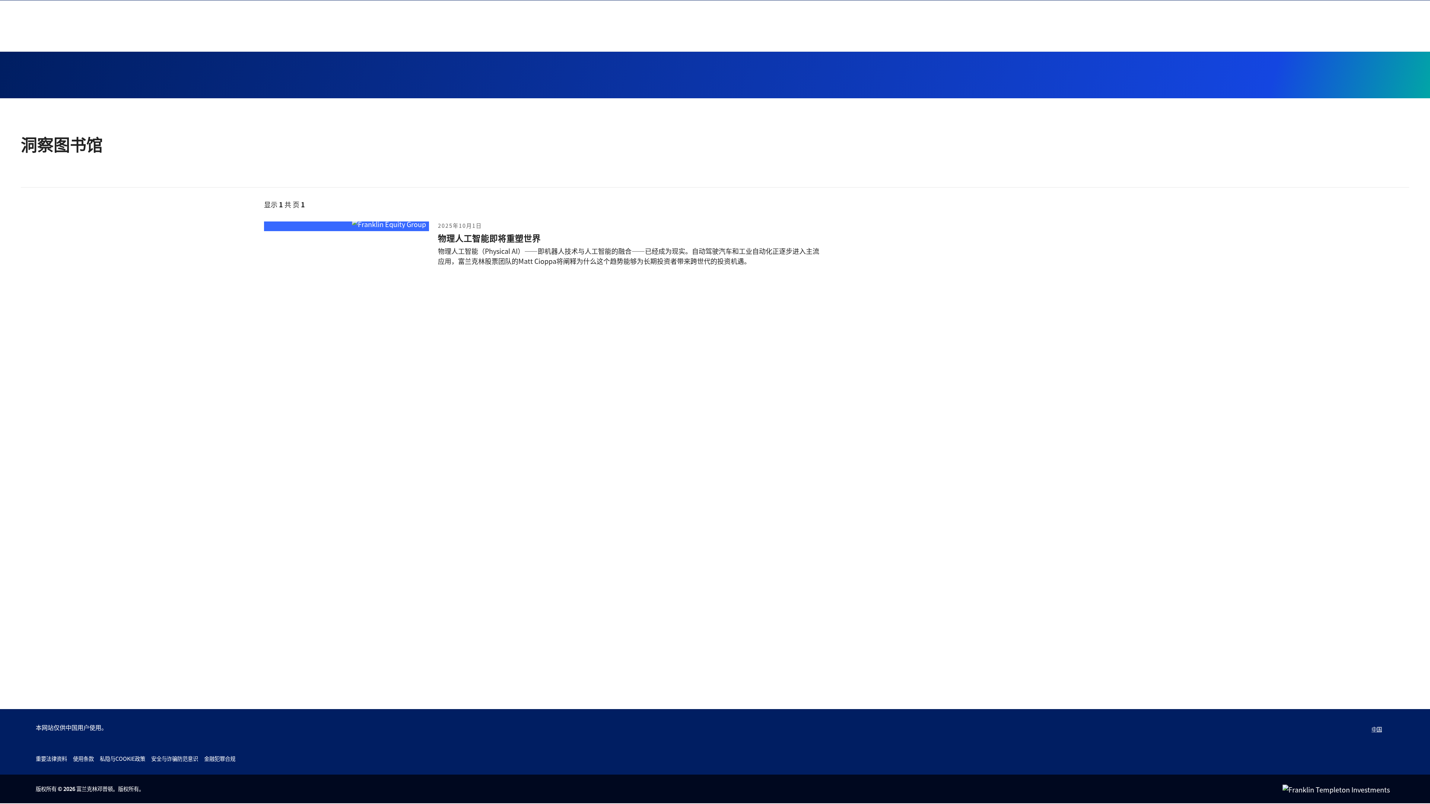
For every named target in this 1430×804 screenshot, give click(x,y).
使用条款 (83, 758)
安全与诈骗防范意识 (174, 758)
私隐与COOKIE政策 (122, 758)
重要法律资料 (51, 758)
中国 (1377, 729)
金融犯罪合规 (219, 758)
